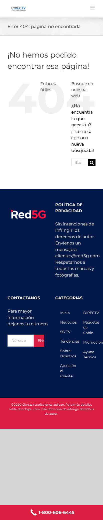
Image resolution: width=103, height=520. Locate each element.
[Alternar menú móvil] (93, 7)
